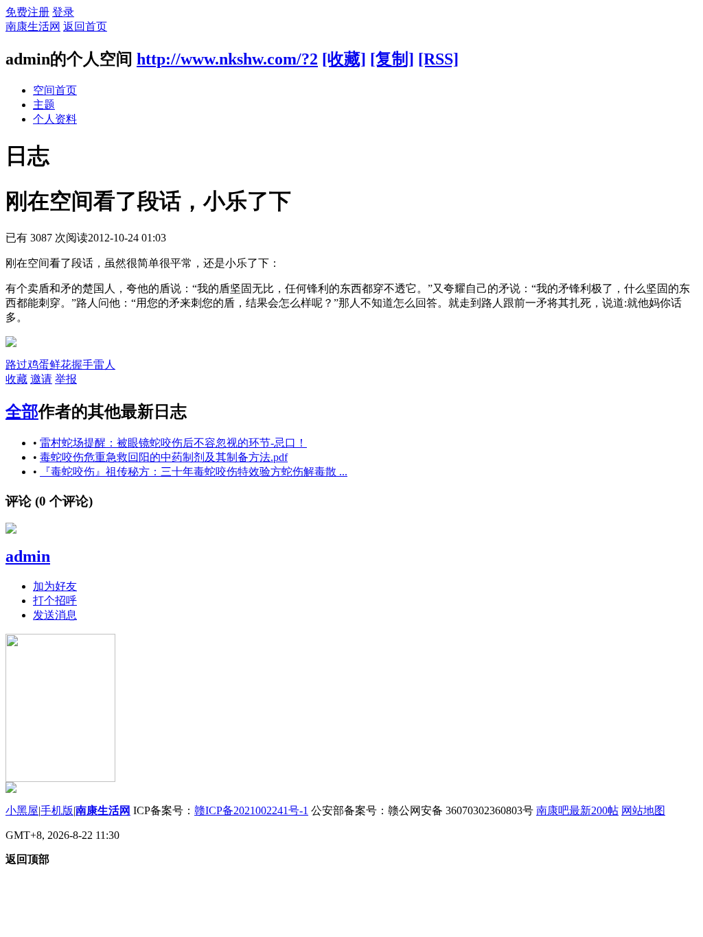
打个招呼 (55, 600)
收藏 (16, 379)
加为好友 (55, 586)
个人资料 (55, 119)
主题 (44, 104)
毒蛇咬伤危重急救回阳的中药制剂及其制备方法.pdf (164, 457)
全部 (21, 411)
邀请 (41, 379)
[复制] (392, 59)
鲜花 (60, 364)
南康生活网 (32, 26)
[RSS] (438, 59)
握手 (82, 364)
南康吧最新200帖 (577, 810)
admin (27, 556)
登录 (63, 12)
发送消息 (55, 615)
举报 (66, 379)
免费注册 (27, 12)
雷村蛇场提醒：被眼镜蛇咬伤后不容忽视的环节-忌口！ (173, 443)
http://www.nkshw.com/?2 (227, 59)
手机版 (57, 810)
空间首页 (55, 90)
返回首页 (85, 26)
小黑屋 (21, 810)
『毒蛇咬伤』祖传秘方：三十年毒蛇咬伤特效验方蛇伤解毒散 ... (193, 471)
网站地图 (643, 810)
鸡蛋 (38, 364)
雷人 (104, 364)
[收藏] (344, 59)
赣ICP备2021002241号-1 (251, 810)
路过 (16, 364)
